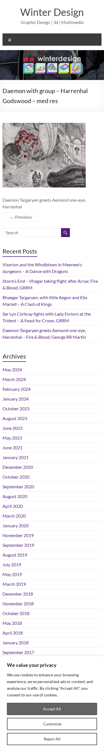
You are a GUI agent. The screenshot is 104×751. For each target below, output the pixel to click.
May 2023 (12, 437)
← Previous (21, 217)
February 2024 (16, 389)
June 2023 (12, 428)
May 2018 (12, 623)
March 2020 (14, 515)
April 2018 (12, 632)
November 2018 (18, 603)
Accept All (52, 708)
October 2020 (15, 476)
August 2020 (14, 496)
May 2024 (12, 369)
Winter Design (52, 12)
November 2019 (18, 535)
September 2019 (18, 545)
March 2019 (14, 584)
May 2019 (12, 574)
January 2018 (15, 642)
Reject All (52, 739)
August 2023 (14, 418)
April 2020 (12, 506)
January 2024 (15, 398)
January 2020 (15, 525)
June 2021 (12, 447)
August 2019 (14, 554)
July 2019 (11, 564)
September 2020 (18, 486)
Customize (52, 723)
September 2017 (18, 652)
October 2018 (15, 613)
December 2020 (17, 467)
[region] (52, 703)
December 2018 (17, 593)
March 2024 (14, 379)
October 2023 (15, 408)
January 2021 (15, 457)
